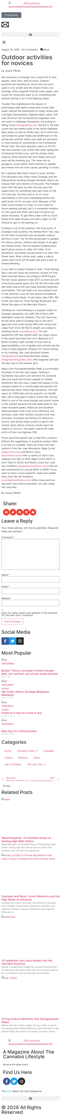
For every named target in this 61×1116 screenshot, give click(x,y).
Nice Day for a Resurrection (19, 731)
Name (5, 575)
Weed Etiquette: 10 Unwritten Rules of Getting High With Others (26, 839)
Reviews (23, 757)
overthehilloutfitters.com (16, 480)
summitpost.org (28, 331)
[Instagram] (20, 641)
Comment (7, 537)
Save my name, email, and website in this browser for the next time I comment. (29, 614)
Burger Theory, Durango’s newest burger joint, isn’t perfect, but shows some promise (29, 672)
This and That (34, 764)
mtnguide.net (9, 356)
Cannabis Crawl (26, 750)
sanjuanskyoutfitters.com (33, 466)
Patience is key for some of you (21, 712)
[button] (30, 34)
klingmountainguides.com (16, 359)
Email (5, 586)
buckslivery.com (11, 455)
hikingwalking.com (26, 125)
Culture (8, 757)
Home (7, 750)
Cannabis (49, 750)
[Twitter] (12, 641)
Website (5, 598)
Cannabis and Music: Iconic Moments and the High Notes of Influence (30, 898)
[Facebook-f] (5, 641)
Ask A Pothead (12, 764)
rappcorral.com (11, 451)
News (37, 757)
